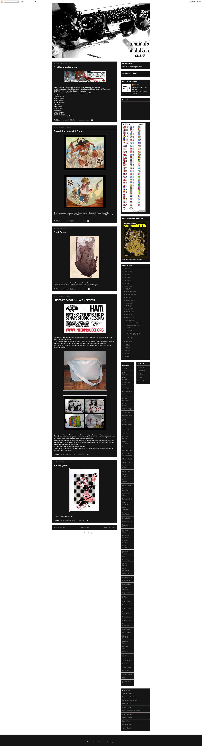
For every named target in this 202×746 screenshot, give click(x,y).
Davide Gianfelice (125, 489)
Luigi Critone (126, 593)
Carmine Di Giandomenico (127, 454)
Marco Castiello (125, 597)
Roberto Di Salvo (125, 647)
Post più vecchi (110, 527)
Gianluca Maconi (125, 546)
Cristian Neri (126, 471)
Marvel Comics (127, 714)
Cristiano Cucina (125, 480)
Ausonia (125, 433)
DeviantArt (141, 381)
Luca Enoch (126, 580)
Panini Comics (127, 718)
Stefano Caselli (127, 674)
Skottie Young (126, 671)
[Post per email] (92, 120)
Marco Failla (126, 601)
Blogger (112, 742)
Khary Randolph (125, 569)
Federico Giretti (125, 531)
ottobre (129, 297)
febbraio (129, 320)
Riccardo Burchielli (125, 637)
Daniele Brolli (126, 485)
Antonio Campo (124, 420)
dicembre (129, 291)
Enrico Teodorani (125, 508)
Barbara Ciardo (125, 437)
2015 (126, 274)
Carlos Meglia (126, 447)
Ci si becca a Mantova (65, 67)
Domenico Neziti (125, 494)
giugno (128, 309)
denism (136, 85)
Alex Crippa (126, 388)
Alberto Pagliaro (125, 373)
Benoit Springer (125, 442)
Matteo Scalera (127, 617)
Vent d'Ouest (126, 728)
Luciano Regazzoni (125, 588)
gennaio (129, 341)
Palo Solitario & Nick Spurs (68, 131)
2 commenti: (81, 454)
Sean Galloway (127, 652)
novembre (130, 294)
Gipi (123, 556)
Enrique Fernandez (126, 514)
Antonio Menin (127, 424)
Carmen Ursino (127, 450)
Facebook (141, 370)
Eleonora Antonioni (125, 503)
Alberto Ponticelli (125, 378)
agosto (128, 303)
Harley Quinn (61, 465)
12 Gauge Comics (128, 693)
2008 (126, 348)
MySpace (141, 374)
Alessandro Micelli (126, 383)
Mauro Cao (126, 620)
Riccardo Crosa (125, 642)
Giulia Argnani (127, 560)
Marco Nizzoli (126, 605)
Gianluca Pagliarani (125, 552)
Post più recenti (59, 527)
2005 (126, 356)
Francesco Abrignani (125, 536)
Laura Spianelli (127, 574)
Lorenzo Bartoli (127, 577)
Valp (123, 677)
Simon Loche (126, 667)
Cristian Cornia (127, 462)
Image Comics (127, 707)
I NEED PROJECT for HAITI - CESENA (74, 300)
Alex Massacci (127, 391)
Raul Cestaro (126, 632)
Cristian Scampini (125, 475)
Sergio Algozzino (125, 656)
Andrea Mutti (126, 412)
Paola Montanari (125, 625)
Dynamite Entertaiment (130, 700)
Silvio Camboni (127, 660)
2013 (126, 280)
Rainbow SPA (126, 724)
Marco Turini (126, 608)
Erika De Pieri (126, 518)
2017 (126, 269)
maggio (129, 311)
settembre (130, 300)
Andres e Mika (127, 415)
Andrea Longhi (127, 409)
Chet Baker (60, 232)
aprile (128, 314)
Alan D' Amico (126, 369)
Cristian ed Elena (125, 467)
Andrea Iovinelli (124, 404)
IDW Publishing (127, 704)
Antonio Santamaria (126, 428)
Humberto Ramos (125, 564)
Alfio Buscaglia (127, 395)
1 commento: (81, 221)
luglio (128, 306)
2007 (126, 351)
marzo (128, 317)
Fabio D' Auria (127, 521)
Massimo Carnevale (125, 612)
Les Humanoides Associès (131, 711)
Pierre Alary (126, 629)
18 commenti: (81, 289)
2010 (126, 289)
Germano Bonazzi (125, 541)
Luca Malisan (126, 584)
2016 (126, 272)
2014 (126, 277)
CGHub (140, 377)
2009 (126, 345)
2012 (126, 283)
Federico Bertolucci (125, 526)
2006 (126, 353)
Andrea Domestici (125, 399)
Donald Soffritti (127, 499)
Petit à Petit (126, 721)
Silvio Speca (126, 664)
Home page (84, 527)
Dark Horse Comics (128, 697)
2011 (126, 286)
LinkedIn (141, 367)
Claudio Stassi (127, 459)
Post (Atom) (88, 533)
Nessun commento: (83, 120)
